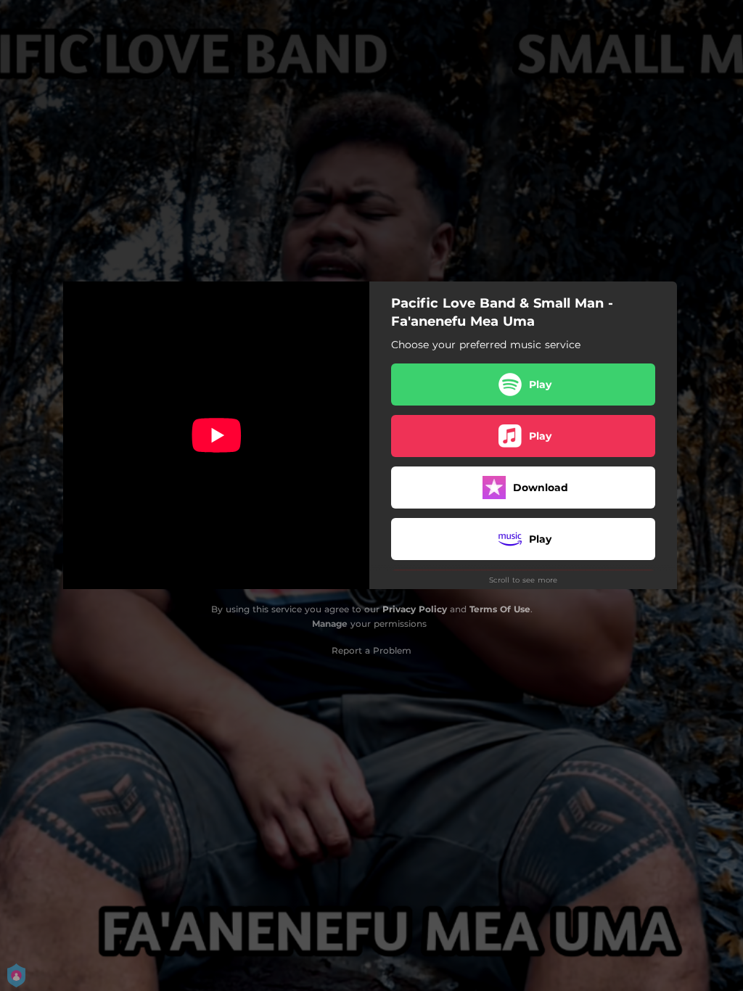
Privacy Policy (414, 609)
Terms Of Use (499, 609)
